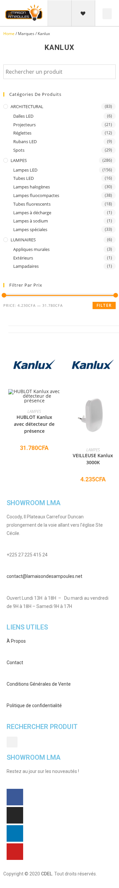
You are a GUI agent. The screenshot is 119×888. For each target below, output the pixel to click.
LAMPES (19, 160)
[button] (59, 14)
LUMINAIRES (23, 240)
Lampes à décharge (32, 213)
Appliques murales (31, 249)
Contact (15, 662)
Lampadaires (26, 266)
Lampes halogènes (31, 187)
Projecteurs (24, 125)
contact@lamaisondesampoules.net (44, 576)
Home (9, 33)
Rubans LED (25, 141)
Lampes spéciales (30, 229)
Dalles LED (23, 116)
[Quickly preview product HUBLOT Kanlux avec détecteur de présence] (57, 400)
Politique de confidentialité (34, 705)
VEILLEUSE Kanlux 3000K (93, 458)
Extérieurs (23, 258)
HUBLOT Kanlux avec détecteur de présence (34, 424)
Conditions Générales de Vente (39, 684)
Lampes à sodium (30, 221)
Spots (18, 150)
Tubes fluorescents (32, 204)
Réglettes (22, 133)
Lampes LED (25, 170)
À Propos (16, 641)
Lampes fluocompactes (36, 195)
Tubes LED (23, 178)
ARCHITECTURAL (27, 106)
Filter (104, 305)
